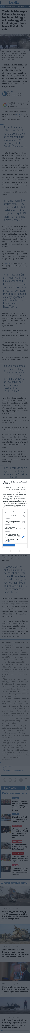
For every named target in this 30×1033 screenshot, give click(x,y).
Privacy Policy (24, 551)
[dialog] (15, 516)
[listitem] (15, 512)
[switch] (23, 516)
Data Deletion (5, 551)
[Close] (26, 482)
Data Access (15, 551)
